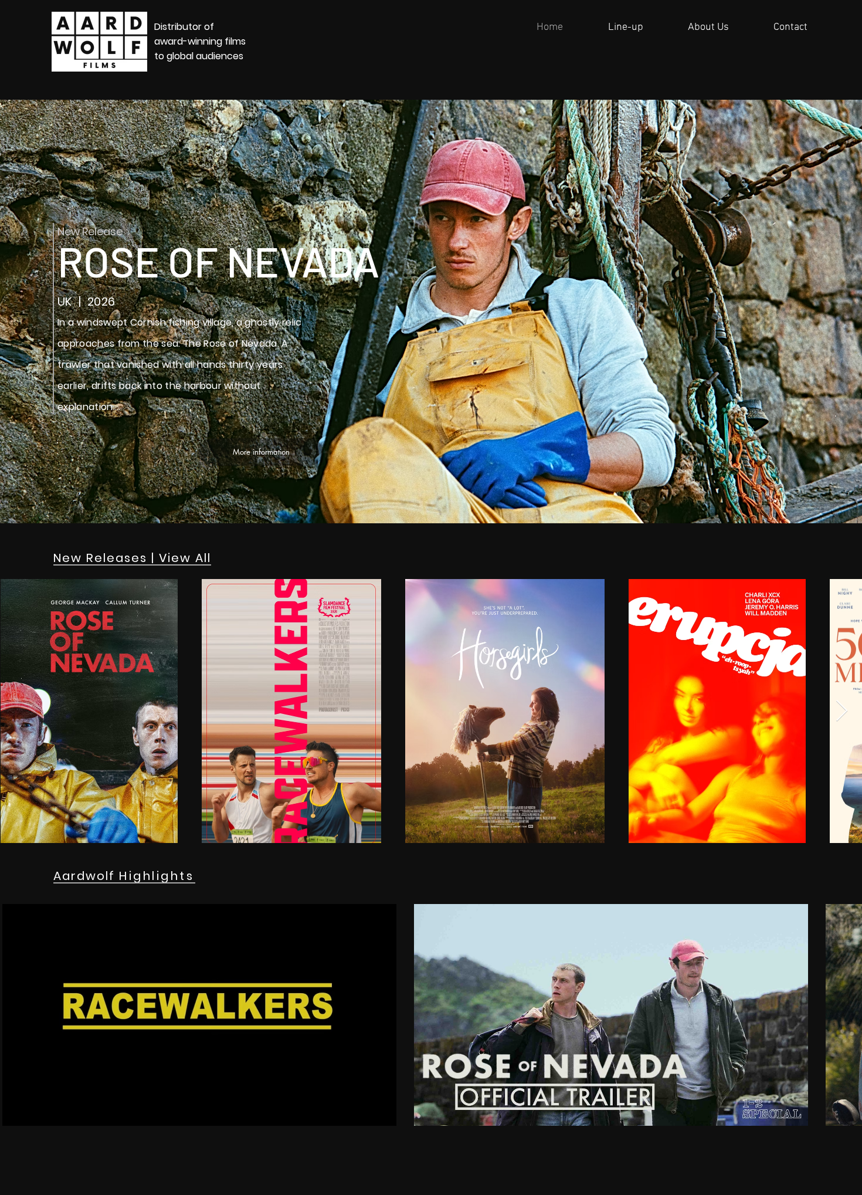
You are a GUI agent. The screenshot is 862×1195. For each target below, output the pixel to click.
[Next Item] (842, 711)
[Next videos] (846, 1012)
